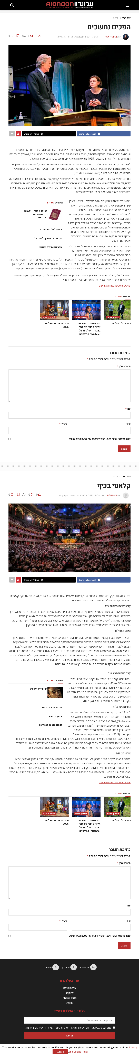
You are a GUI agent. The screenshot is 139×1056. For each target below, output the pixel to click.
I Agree (60, 1051)
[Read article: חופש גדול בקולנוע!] (118, 310)
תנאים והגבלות (69, 997)
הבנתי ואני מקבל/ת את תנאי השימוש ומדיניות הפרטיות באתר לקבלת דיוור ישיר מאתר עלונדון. (69, 1027)
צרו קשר (70, 993)
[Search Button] (12, 5)
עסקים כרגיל (55, 716)
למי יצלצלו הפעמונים (51, 229)
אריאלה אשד (111, 36)
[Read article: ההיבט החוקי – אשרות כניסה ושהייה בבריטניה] (55, 214)
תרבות (115, 18)
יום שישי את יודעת (52, 707)
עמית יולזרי (112, 495)
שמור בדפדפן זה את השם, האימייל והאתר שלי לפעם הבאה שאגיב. (100, 439)
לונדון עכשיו (113, 317)
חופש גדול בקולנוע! (122, 323)
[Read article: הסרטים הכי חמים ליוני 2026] (54, 310)
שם (128, 408)
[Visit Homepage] (70, 5)
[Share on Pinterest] (18, 133)
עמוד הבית (126, 18)
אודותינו (69, 1002)
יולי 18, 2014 (92, 36)
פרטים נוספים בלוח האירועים (115, 285)
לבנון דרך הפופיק (38, 689)
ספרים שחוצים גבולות (50, 247)
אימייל (63, 423)
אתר (128, 423)
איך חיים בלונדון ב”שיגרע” (48, 238)
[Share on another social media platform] (12, 133)
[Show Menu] (127, 5)
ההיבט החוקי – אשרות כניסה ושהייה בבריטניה (35, 214)
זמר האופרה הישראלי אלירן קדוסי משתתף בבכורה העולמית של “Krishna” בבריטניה (89, 329)
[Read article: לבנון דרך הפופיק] (55, 692)
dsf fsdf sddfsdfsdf (50, 725)
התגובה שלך (123, 366)
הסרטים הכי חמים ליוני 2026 (57, 325)
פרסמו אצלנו (69, 988)
